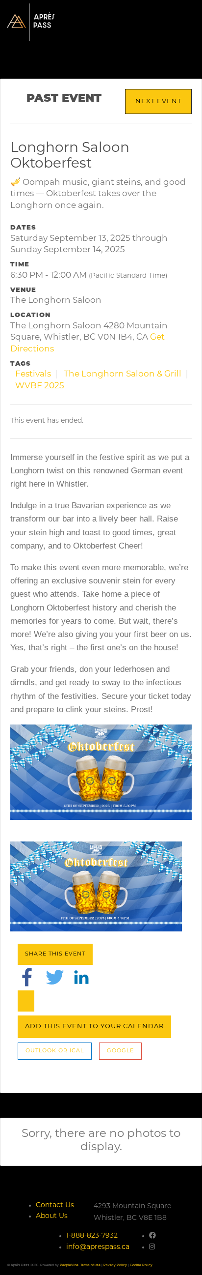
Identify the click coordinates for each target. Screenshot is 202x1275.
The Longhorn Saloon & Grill (122, 374)
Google (120, 1051)
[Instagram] (152, 1247)
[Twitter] (55, 977)
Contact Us (55, 1205)
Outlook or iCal (54, 1051)
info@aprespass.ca (97, 1247)
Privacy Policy (115, 1265)
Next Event (158, 101)
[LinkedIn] (81, 977)
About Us (52, 1216)
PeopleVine (69, 1265)
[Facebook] (27, 977)
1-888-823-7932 (92, 1236)
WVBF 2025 (39, 386)
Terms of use (90, 1265)
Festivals (33, 374)
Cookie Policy (141, 1265)
